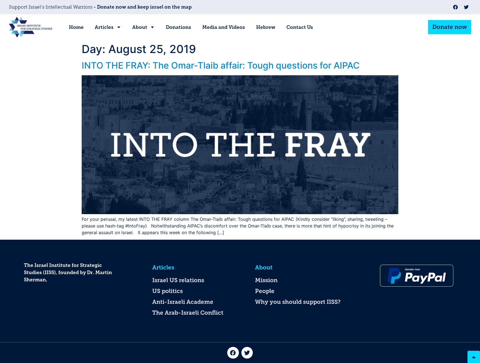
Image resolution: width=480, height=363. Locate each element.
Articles (104, 27)
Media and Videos (223, 27)
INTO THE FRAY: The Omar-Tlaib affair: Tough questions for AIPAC (221, 65)
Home (76, 27)
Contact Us (299, 27)
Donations (178, 27)
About (139, 27)
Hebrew (265, 27)
